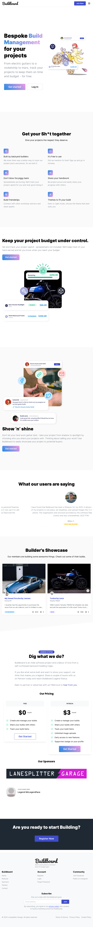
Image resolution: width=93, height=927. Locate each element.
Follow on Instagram (80, 879)
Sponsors (5, 882)
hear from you (70, 685)
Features (5, 879)
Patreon (5, 885)
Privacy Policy (74, 917)
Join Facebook (78, 876)
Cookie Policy (86, 917)
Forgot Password (43, 882)
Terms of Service (62, 917)
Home (4, 876)
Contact (5, 888)
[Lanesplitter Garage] (46, 773)
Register (40, 876)
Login (39, 879)
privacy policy (54, 906)
